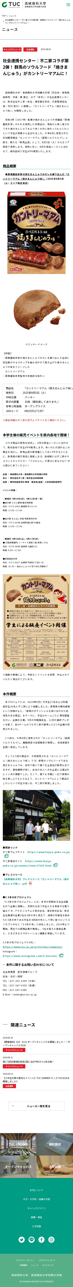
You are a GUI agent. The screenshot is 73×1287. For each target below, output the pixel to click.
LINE (31, 1240)
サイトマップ (47, 1265)
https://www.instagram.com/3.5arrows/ (30, 955)
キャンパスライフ (36, 1208)
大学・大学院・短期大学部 (36, 1199)
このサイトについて (46, 1260)
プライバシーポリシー (25, 1260)
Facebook (41, 1240)
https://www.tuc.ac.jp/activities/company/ (33, 946)
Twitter (22, 1240)
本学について (36, 1190)
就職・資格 (36, 1217)
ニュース (34, 1265)
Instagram (51, 1240)
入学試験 (36, 1226)
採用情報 (23, 1265)
